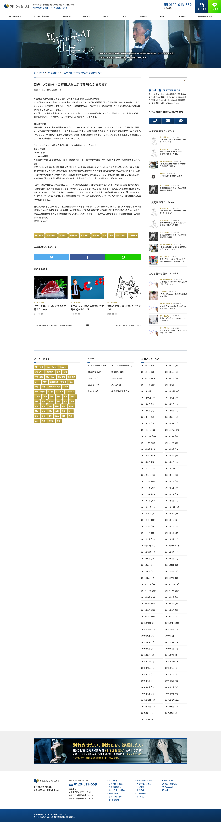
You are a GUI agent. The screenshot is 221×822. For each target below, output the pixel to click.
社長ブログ (168, 781)
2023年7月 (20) (172, 481)
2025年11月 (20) (172, 391)
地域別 (105, 16)
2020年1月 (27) (171, 617)
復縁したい (39, 372)
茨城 (65, 397)
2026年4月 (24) (148, 378)
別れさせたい (51, 235)
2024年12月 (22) (148, 430)
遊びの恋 (61, 377)
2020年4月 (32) (148, 610)
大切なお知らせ (115, 787)
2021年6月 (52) (147, 565)
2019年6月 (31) (147, 642)
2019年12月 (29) (148, 623)
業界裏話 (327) (117, 372)
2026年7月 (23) (171, 366)
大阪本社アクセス (144, 784)
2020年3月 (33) (172, 610)
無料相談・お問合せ (144, 781)
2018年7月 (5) (171, 674)
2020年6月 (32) (148, 604)
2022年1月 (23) (171, 539)
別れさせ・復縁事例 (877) (121, 366)
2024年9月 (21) (171, 436)
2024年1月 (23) (171, 462)
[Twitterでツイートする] (51, 257)
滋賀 (72, 402)
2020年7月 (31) (171, 597)
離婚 (45, 382)
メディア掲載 (114, 794)
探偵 (58, 372)
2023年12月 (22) (148, 469)
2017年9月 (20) (171, 707)
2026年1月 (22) (171, 385)
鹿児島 (51, 421)
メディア (163, 16)
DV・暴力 (59, 392)
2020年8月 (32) (148, 597)
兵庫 (50, 406)
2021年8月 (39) (147, 559)
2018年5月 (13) (171, 681)
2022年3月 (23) (171, 533)
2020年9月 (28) (172, 591)
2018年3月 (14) (171, 687)
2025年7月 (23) (171, 404)
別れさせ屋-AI (114, 781)
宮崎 (43, 421)
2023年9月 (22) (171, 475)
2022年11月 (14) (172, 507)
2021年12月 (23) (148, 546)
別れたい (63, 235)
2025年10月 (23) (148, 398)
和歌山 (71, 406)
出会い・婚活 (121, 235)
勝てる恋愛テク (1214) (96, 366)
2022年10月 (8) (147, 514)
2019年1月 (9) (171, 655)
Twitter (168, 790)
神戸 (57, 406)
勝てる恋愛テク (15, 16)
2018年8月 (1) (147, 674)
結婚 (36, 387)
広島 (43, 411)
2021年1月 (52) (171, 578)
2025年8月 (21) (147, 404)
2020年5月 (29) (171, 604)
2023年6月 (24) (148, 488)
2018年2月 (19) (147, 694)
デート (37, 382)
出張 (65, 372)
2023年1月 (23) (171, 501)
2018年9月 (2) (171, 668)
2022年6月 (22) (147, 526)
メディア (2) (116, 385)
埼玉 (52, 397)
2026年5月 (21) (171, 372)
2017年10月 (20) (148, 707)
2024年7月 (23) (172, 443)
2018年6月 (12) (147, 681)
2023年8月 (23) (148, 481)
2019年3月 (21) (171, 649)
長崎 (70, 416)
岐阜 (58, 402)
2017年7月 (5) (171, 713)
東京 (45, 397)
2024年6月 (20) (148, 449)
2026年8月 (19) (147, 366)
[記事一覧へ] (87, 325)
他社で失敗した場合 (117, 790)
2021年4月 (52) (147, 571)
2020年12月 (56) (148, 584)
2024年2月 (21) (147, 462)
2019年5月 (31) (171, 642)
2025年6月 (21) (147, 411)
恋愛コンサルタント (116, 797)
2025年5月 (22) (171, 411)
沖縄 (58, 421)
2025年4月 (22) (147, 417)
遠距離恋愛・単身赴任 (58, 382)
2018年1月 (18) (171, 694)
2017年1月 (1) (147, 719)
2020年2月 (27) (148, 617)
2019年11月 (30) (172, 623)
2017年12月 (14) (148, 700)
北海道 (37, 397)
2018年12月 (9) (147, 662)
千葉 (58, 397)
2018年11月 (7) (171, 662)
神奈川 (73, 397)
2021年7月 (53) (171, 559)
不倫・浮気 (74, 235)
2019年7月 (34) (171, 636)
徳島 (63, 411)
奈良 (63, 406)
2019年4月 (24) (147, 649)
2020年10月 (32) (148, 591)
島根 (57, 411)
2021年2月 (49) (147, 578)
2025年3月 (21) (171, 417)
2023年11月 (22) (172, 469)
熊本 (57, 416)
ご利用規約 (141, 794)
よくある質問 (114, 800)
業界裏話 (86, 16)
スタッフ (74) (116, 378)
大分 (36, 421)
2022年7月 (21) (171, 520)
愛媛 (43, 416)
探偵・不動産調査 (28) (120, 391)
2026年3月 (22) (171, 378)
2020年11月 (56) (172, 584)
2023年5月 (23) (171, 488)
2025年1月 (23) (171, 423)
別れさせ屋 (39, 235)
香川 (36, 416)
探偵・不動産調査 (205, 16)
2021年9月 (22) (171, 552)
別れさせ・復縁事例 (41, 16)
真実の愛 (96, 235)
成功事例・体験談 (116, 784)
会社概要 (140, 787)
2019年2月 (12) (147, 655)
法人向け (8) (92, 391)
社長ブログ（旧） (171, 784)
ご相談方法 (66, 16)
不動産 (65, 387)
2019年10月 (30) (148, 629)
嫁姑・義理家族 (54, 387)
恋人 (104, 235)
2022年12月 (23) (148, 507)
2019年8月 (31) (147, 636)
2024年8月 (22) (148, 443)
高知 (50, 416)
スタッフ (124, 16)
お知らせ (143, 16)
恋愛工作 (50, 372)
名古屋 (51, 402)
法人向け (182, 16)
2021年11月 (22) (172, 546)
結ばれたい (85, 235)
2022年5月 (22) (171, 526)
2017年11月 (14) (172, 700)
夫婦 (111, 235)
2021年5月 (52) (171, 565)
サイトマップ (141, 797)
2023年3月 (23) (171, 494)
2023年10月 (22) (148, 475)
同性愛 (50, 392)
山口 (70, 411)
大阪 (43, 406)
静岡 (36, 402)
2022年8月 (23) (148, 520)
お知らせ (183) (93, 385)
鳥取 (50, 411)
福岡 (63, 416)
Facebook (169, 787)
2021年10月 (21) (148, 552)
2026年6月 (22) (147, 372)
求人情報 (140, 790)
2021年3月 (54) (171, 571)
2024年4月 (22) (148, 456)
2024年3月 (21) (171, 456)
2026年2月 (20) (148, 385)
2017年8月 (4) (147, 713)
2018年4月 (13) (147, 687)
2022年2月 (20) (148, 539)
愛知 (43, 402)
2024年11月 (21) (172, 430)
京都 (36, 406)
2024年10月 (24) (148, 436)
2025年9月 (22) (171, 398)
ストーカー (133, 235)
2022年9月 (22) (171, 514)
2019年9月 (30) (171, 629)
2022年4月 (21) (147, 533)
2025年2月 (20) (147, 423)
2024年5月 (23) (171, 449)
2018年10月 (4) (147, 668)
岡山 (36, 411)
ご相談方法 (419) (94, 372)
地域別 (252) (92, 378)
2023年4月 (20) (148, 494)
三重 (65, 402)
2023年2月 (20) (148, 501)
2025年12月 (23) (148, 391)
